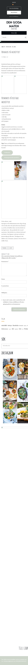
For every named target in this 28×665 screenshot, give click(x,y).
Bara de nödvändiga (14, 8)
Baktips (10, 325)
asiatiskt (4, 325)
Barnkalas (16, 325)
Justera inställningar (13, 16)
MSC (13, 329)
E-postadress (5, 286)
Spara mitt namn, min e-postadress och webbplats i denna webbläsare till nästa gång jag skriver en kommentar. (14, 302)
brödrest (25, 325)
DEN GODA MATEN (14, 24)
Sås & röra (14, 47)
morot (10, 248)
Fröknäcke (7, 152)
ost (22, 329)
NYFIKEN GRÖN (8, 47)
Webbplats (4, 293)
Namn (3, 279)
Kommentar (5, 261)
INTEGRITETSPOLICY (21, 661)
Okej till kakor (14, 12)
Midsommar (4, 329)
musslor (16, 329)
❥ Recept (3, 47)
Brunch (21, 325)
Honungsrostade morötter (11, 157)
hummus (5, 248)
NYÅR (20, 329)
